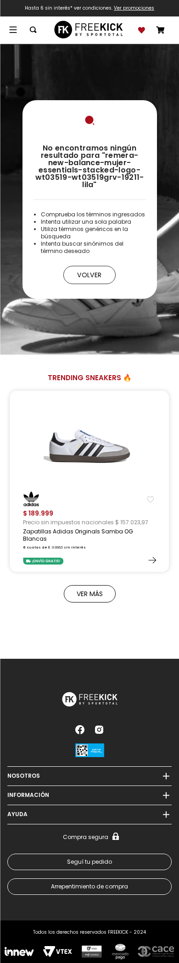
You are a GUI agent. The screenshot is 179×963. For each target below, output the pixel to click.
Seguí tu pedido (89, 862)
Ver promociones (134, 8)
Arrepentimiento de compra (89, 886)
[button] (11, 30)
